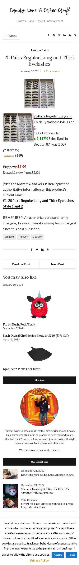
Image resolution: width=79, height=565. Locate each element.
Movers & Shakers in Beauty (38, 184)
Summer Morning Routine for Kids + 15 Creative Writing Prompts (45, 490)
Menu (12, 36)
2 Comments (51, 71)
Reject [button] (71, 554)
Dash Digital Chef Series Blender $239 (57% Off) (35, 335)
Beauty (37, 236)
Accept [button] (58, 554)
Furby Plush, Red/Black (19, 324)
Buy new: (10, 167)
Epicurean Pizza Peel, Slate (21, 369)
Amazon (23, 236)
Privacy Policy (39, 560)
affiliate (9, 236)
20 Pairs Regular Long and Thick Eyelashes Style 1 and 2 (54, 122)
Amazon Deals (39, 50)
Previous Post (21, 264)
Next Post (57, 264)
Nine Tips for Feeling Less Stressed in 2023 (47, 474)
